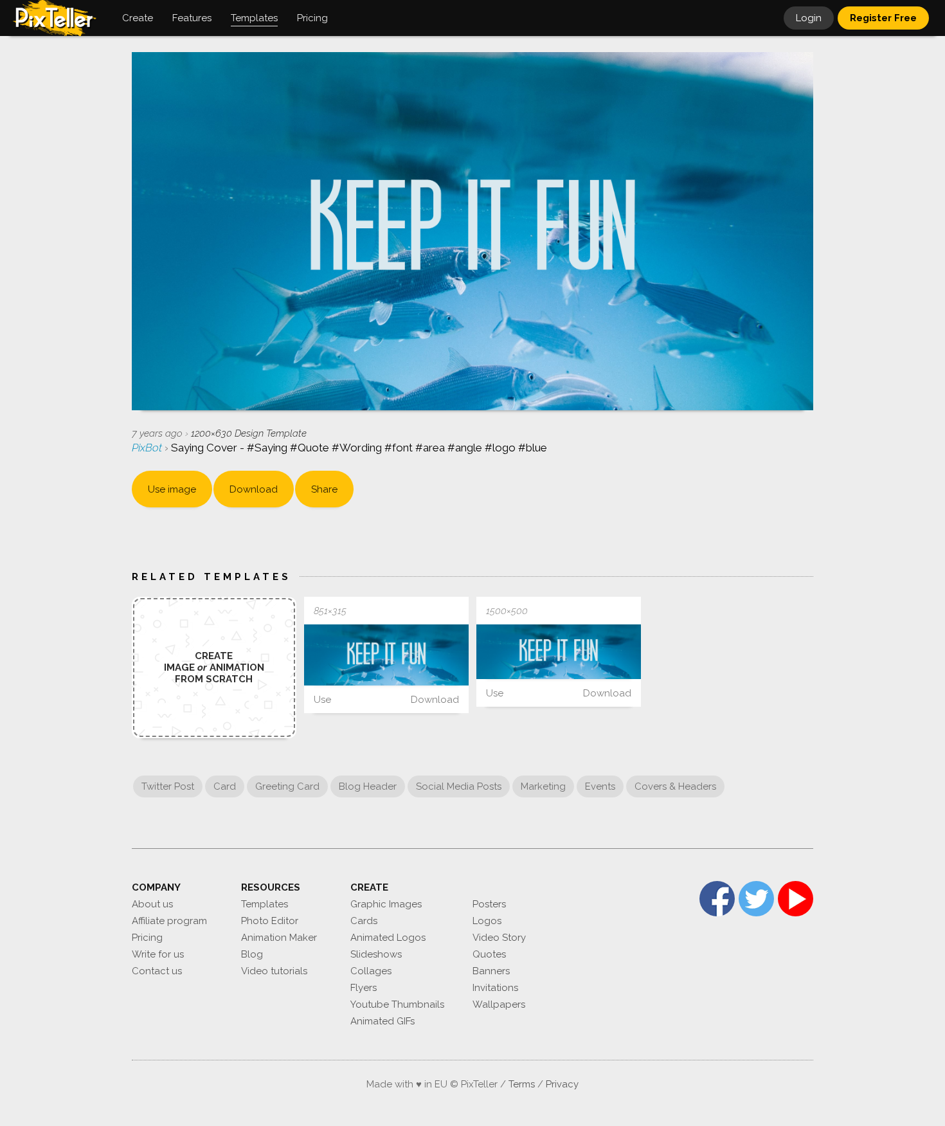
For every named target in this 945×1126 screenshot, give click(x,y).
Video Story (499, 937)
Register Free (883, 18)
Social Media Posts (458, 786)
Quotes (489, 954)
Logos (487, 921)
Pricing (147, 937)
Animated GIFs (382, 1021)
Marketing (543, 786)
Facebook (717, 898)
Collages (371, 971)
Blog (252, 954)
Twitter (756, 898)
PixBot (148, 447)
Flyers (363, 988)
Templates (264, 904)
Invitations (495, 988)
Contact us (157, 971)
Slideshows (376, 954)
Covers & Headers (675, 786)
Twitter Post (167, 786)
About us (152, 904)
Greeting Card (287, 786)
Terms (522, 1084)
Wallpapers (499, 1004)
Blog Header (368, 786)
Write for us (158, 954)
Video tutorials (274, 971)
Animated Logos (388, 937)
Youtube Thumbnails (397, 1004)
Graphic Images (386, 904)
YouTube (795, 898)
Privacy (562, 1084)
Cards (363, 921)
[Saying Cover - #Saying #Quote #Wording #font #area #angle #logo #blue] (386, 655)
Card (224, 786)
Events (600, 786)
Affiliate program (169, 921)
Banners (491, 971)
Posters (489, 904)
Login (809, 18)
